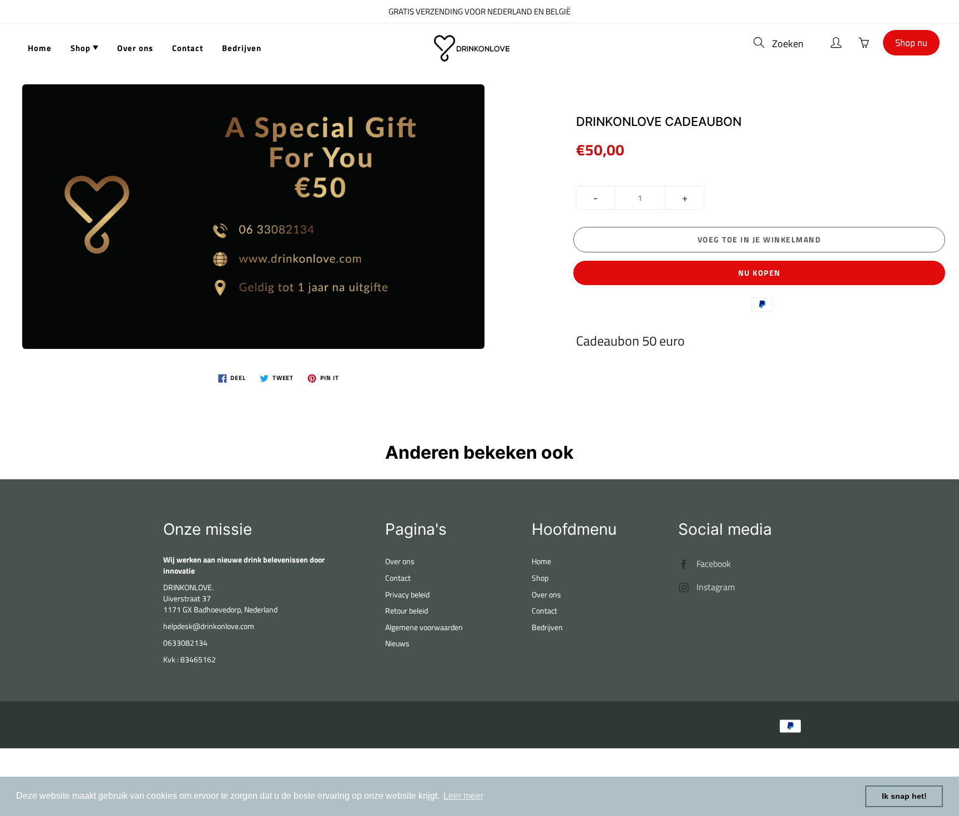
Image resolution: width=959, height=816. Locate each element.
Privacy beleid (407, 594)
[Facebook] (684, 564)
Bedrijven (241, 48)
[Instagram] (684, 587)
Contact (187, 48)
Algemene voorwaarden (424, 627)
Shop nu (911, 43)
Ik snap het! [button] (904, 796)
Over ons (135, 48)
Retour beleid (406, 610)
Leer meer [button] (463, 795)
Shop (81, 48)
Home (40, 48)
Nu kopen (759, 272)
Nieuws (397, 643)
